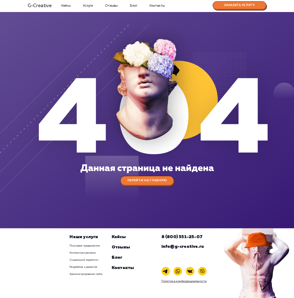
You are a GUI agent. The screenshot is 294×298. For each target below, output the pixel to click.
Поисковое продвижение (85, 246)
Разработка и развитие (83, 267)
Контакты (157, 5)
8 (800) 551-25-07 (182, 237)
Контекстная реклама (82, 253)
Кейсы (66, 5)
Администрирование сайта (86, 274)
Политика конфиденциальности (184, 281)
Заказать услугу (239, 5)
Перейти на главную (147, 180)
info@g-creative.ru (182, 246)
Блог (133, 5)
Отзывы (111, 5)
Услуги (88, 5)
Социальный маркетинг (84, 260)
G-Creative (40, 5)
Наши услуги (84, 237)
